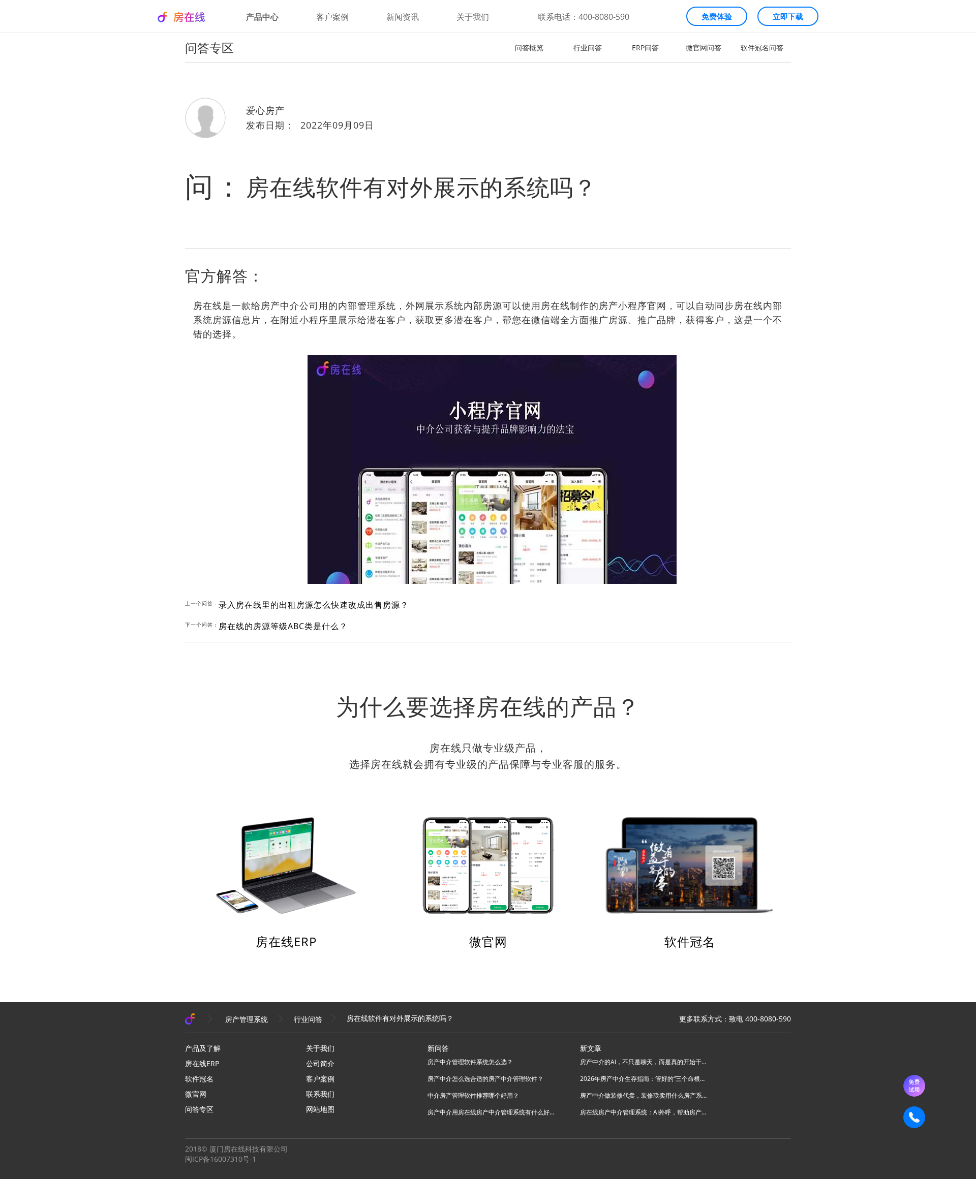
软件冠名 (689, 941)
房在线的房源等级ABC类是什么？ (283, 626)
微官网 (488, 941)
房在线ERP (286, 941)
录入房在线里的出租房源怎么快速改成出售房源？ (314, 604)
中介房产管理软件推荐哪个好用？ (473, 1095)
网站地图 (320, 1109)
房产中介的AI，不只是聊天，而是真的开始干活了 (643, 1062)
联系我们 (320, 1094)
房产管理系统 (246, 1019)
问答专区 (199, 1109)
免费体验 (717, 16)
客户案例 (332, 16)
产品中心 (262, 16)
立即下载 (788, 16)
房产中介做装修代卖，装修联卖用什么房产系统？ (643, 1095)
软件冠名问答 (762, 47)
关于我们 (472, 16)
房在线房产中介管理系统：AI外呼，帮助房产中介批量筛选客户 (643, 1112)
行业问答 (587, 47)
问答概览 (529, 47)
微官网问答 (703, 47)
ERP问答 (645, 47)
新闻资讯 (402, 16)
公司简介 (320, 1063)
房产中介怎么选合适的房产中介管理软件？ (485, 1078)
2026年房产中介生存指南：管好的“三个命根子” (643, 1078)
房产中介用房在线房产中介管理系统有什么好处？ (491, 1112)
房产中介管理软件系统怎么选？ (470, 1062)
